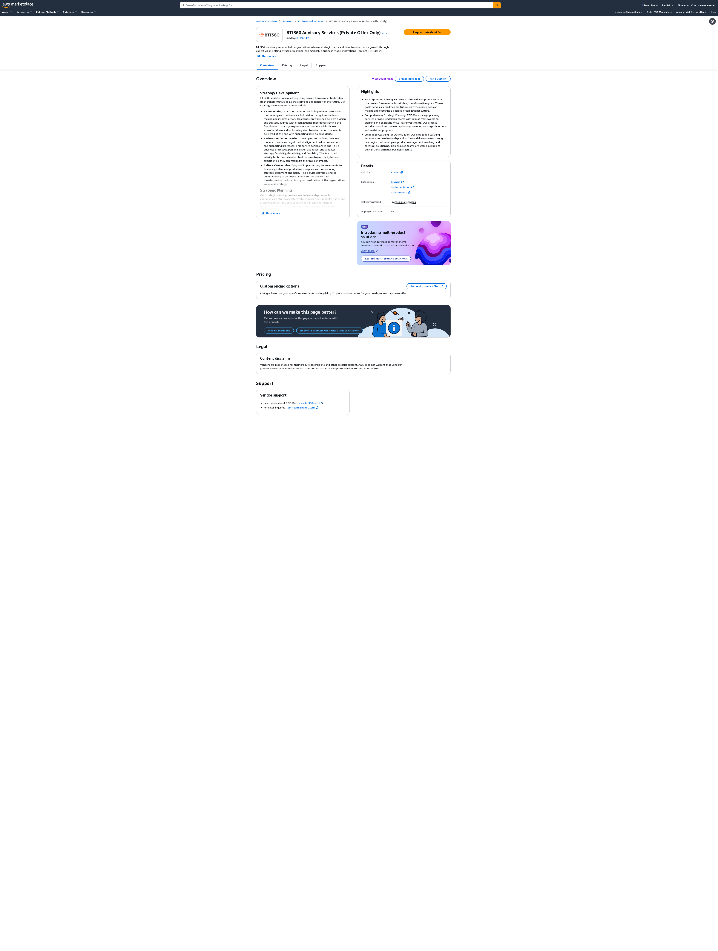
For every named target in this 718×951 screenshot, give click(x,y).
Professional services (403, 201)
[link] (358, 21)
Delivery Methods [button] (46, 11)
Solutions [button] (68, 11)
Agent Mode (651, 5)
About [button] (5, 11)
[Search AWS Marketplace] (497, 5)
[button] (384, 33)
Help (713, 11)
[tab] (267, 65)
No (392, 211)
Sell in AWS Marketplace (659, 11)
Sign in (682, 5)
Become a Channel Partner (629, 11)
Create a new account (703, 5)
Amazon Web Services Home (691, 11)
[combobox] (336, 5)
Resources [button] (87, 11)
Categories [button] (22, 11)
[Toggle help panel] (712, 21)
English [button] (666, 5)
